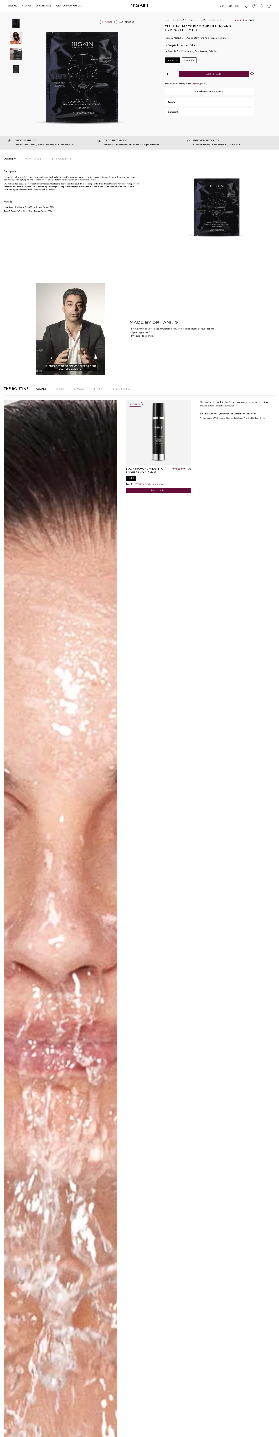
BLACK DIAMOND (126, 22)
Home (167, 20)
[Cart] (269, 6)
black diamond (178, 20)
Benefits (172, 102)
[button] (12, 6)
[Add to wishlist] (252, 74)
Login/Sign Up (198, 83)
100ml (131, 478)
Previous (25, 74)
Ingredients (173, 111)
